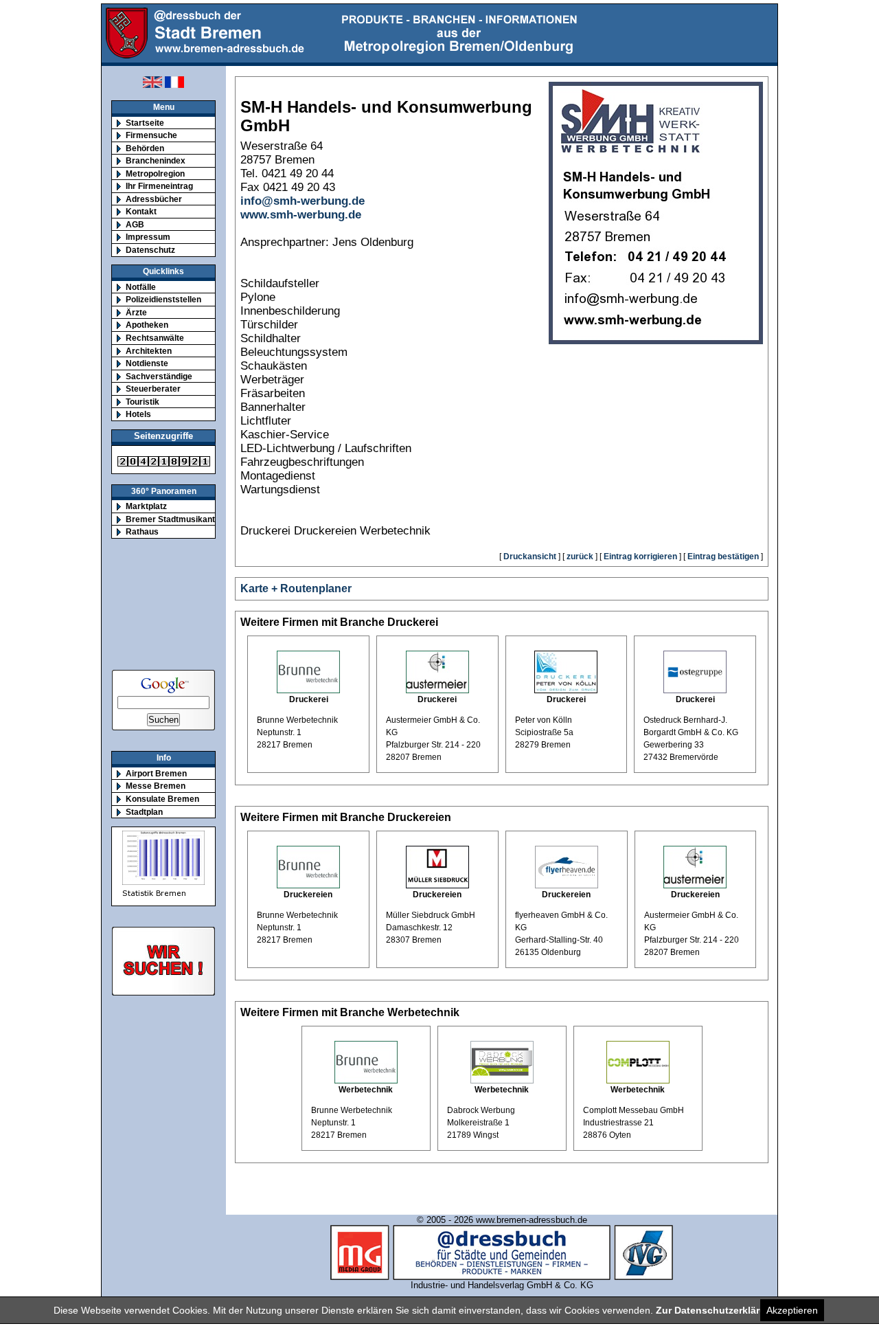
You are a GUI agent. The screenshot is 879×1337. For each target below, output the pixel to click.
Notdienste (147, 363)
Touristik (142, 401)
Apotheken (147, 324)
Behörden (145, 148)
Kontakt (141, 211)
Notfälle (141, 286)
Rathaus (142, 531)
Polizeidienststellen (163, 299)
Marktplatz (146, 506)
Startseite (145, 122)
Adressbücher (154, 198)
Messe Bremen (155, 785)
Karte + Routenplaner (296, 588)
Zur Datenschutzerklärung (717, 1310)
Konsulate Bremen (162, 798)
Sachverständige (159, 376)
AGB (135, 224)
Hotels (138, 413)
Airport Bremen (156, 773)
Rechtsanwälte (155, 337)
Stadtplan (144, 811)
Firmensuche (151, 135)
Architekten (149, 350)
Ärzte (136, 312)
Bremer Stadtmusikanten (175, 519)
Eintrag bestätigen (723, 556)
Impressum (148, 236)
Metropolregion (155, 173)
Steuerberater (153, 388)
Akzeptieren (792, 1310)
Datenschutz (150, 249)
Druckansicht (529, 556)
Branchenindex (155, 160)
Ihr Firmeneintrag (159, 185)
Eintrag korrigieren (640, 556)
